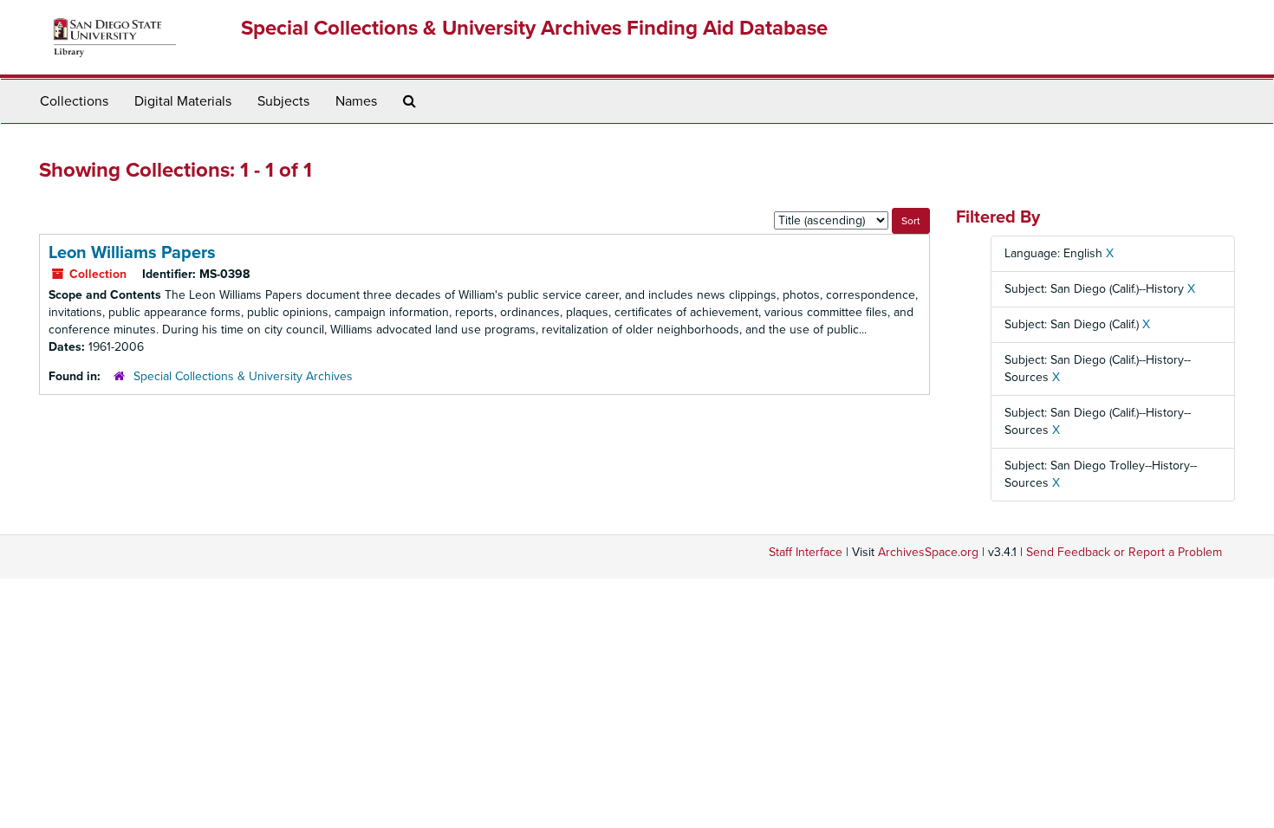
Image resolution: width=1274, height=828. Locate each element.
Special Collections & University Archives (243, 376)
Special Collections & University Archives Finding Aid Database (534, 28)
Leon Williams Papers (132, 253)
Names (356, 101)
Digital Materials (182, 101)
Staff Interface (805, 552)
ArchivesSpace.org (928, 552)
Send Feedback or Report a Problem (1124, 552)
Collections (74, 101)
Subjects (283, 101)
